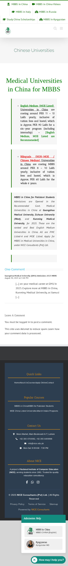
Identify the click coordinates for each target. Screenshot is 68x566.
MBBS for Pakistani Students (40, 406)
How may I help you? (51, 560)
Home (17, 383)
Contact (50, 383)
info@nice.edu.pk (36, 443)
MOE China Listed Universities (23, 411)
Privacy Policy (17, 504)
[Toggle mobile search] (55, 28)
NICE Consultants (40, 509)
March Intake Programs (47, 411)
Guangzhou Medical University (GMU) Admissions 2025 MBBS (31, 276)
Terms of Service (37, 504)
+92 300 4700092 (27, 439)
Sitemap (53, 504)
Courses (31, 383)
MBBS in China (21, 406)
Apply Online (41, 383)
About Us (24, 383)
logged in (24, 322)
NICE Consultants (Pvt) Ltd (34, 245)
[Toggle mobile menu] (61, 28)
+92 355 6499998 (44, 439)
